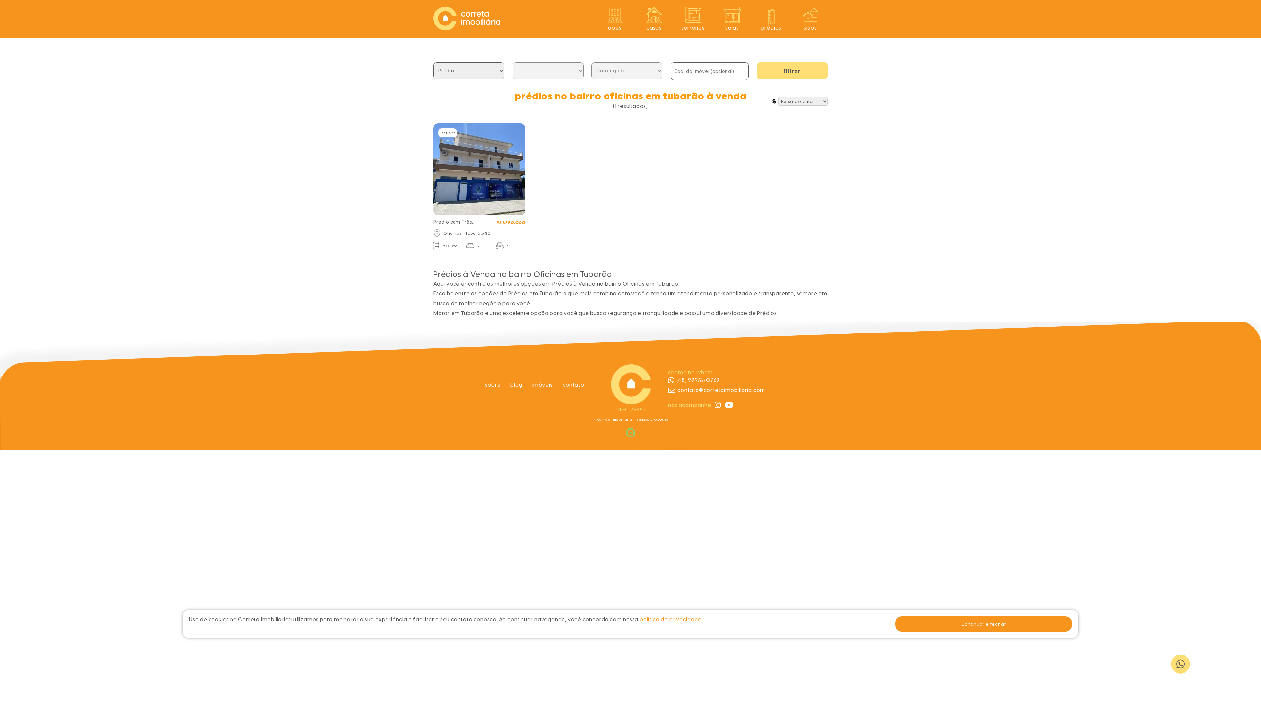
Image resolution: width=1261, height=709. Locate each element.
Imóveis (542, 385)
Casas (654, 28)
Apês (614, 28)
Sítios (810, 28)
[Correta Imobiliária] (466, 28)
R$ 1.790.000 (510, 222)
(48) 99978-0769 (697, 380)
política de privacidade (670, 619)
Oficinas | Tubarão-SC (467, 233)
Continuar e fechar (983, 624)
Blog (516, 385)
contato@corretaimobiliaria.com (721, 390)
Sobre (492, 385)
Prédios (771, 28)
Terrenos (692, 28)
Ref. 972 (448, 133)
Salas (732, 28)
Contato (573, 385)
